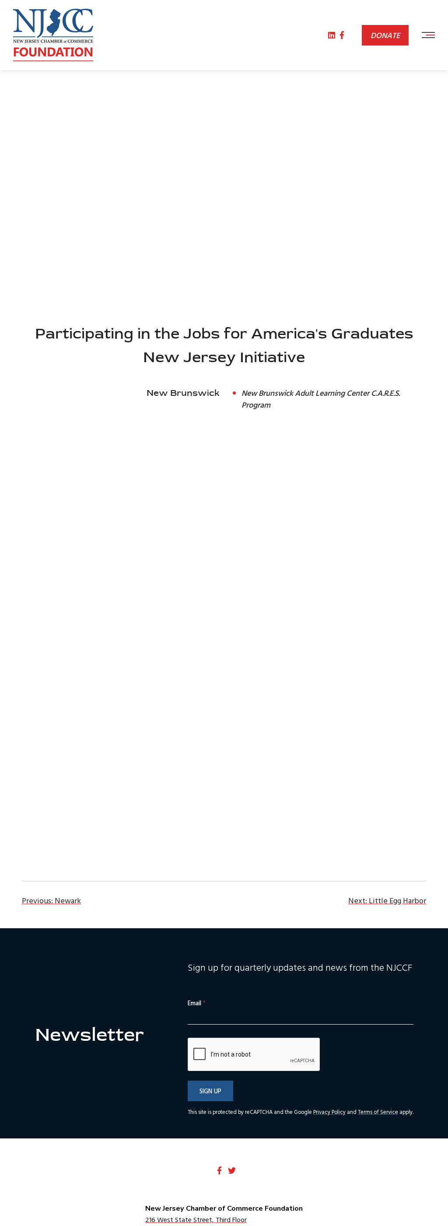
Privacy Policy (329, 1112)
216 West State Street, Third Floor (196, 1219)
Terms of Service (378, 1112)
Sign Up (210, 1091)
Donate (385, 35)
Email (196, 1003)
